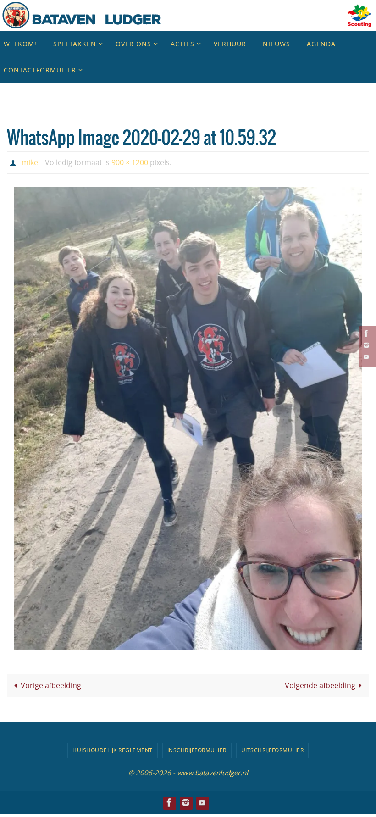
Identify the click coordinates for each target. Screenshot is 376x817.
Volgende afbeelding (320, 683)
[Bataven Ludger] (366, 333)
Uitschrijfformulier (272, 747)
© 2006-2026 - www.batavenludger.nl (188, 769)
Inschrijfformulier (197, 747)
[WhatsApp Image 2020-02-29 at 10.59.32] (188, 416)
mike (30, 161)
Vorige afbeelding (51, 683)
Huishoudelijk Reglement (112, 747)
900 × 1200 (129, 161)
